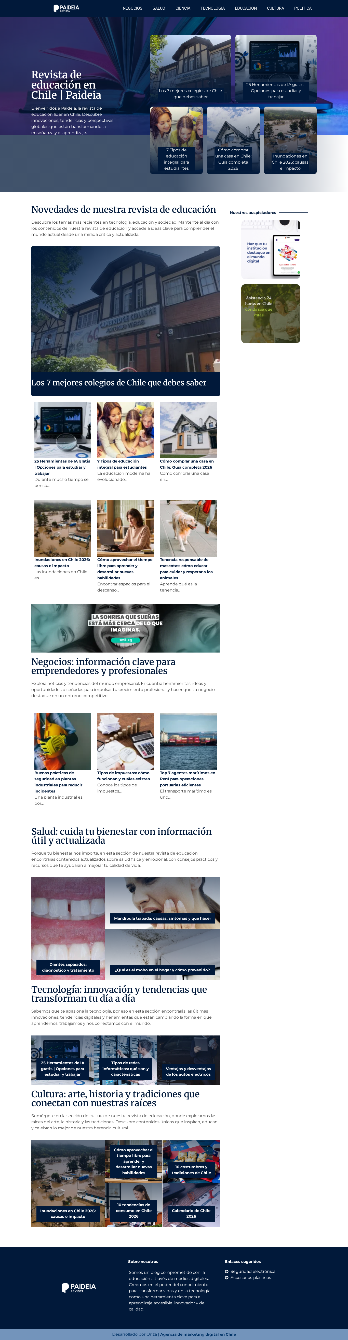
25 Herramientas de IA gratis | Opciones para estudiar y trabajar (62, 467)
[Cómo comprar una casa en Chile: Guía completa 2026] (233, 140)
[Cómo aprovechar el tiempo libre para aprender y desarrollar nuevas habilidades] (134, 1161)
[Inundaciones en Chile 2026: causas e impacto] (290, 140)
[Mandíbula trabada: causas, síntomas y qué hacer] (162, 903)
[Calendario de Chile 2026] (191, 1205)
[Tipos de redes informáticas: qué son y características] (125, 1060)
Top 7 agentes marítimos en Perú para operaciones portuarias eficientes (187, 778)
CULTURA (275, 8)
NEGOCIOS (132, 8)
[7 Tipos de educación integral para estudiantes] (176, 140)
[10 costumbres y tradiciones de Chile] (191, 1161)
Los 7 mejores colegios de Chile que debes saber (119, 382)
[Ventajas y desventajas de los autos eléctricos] (188, 1060)
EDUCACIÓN (246, 8)
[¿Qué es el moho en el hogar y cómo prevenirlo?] (162, 954)
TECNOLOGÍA (212, 8)
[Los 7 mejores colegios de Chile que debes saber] (190, 69)
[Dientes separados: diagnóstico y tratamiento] (68, 928)
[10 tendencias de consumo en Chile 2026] (134, 1205)
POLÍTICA (303, 8)
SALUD (159, 8)
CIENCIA (183, 8)
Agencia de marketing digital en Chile (198, 1334)
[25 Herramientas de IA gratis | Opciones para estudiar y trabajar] (276, 69)
